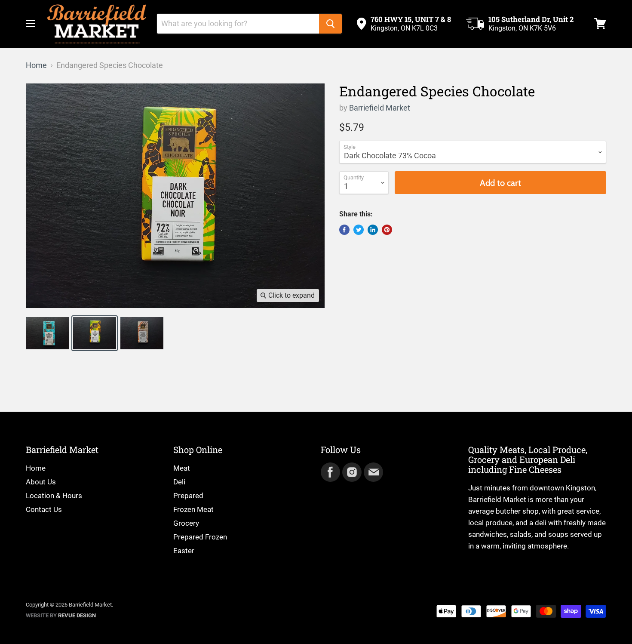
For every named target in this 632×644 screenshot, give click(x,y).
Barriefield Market (379, 107)
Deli (179, 482)
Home (36, 65)
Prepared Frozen (200, 537)
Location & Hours (54, 495)
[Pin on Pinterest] (387, 230)
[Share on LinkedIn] (373, 230)
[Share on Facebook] (344, 230)
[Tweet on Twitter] (358, 230)
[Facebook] (330, 471)
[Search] (330, 24)
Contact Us (44, 509)
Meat (181, 468)
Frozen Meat (193, 509)
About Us (41, 482)
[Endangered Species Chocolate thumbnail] (47, 333)
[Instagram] (351, 471)
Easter (183, 550)
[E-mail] (372, 471)
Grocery (186, 523)
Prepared (188, 495)
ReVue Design (61, 615)
